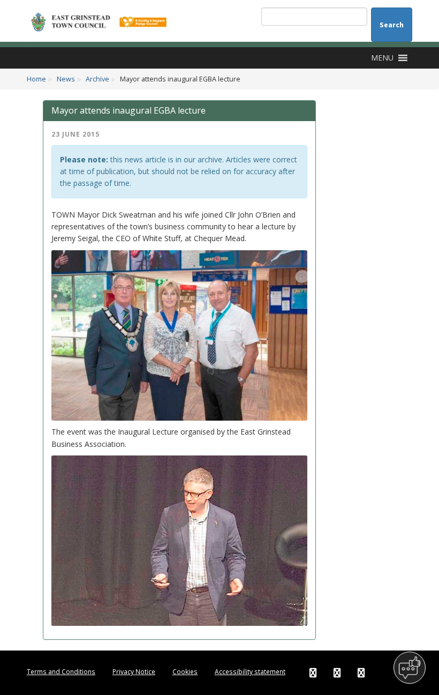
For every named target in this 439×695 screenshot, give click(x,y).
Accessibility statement (250, 671)
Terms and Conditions (61, 671)
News (66, 79)
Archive (97, 79)
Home (36, 79)
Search (392, 24)
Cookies (185, 671)
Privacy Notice (133, 671)
